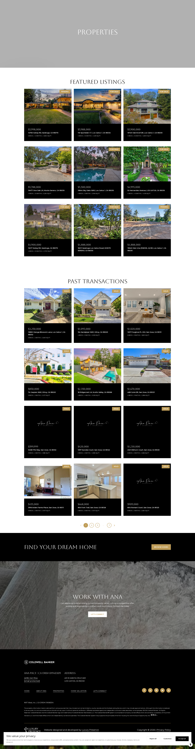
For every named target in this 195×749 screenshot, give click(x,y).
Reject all (153, 739)
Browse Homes (161, 547)
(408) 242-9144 (31, 678)
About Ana (41, 691)
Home (27, 691)
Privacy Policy (164, 730)
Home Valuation (78, 691)
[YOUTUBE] (162, 690)
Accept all (182, 739)
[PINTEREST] (156, 690)
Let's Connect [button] (97, 614)
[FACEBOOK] (144, 690)
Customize (167, 739)
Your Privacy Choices (97, 746)
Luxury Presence (90, 730)
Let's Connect (99, 691)
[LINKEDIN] (150, 690)
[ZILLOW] (168, 690)
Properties (58, 691)
